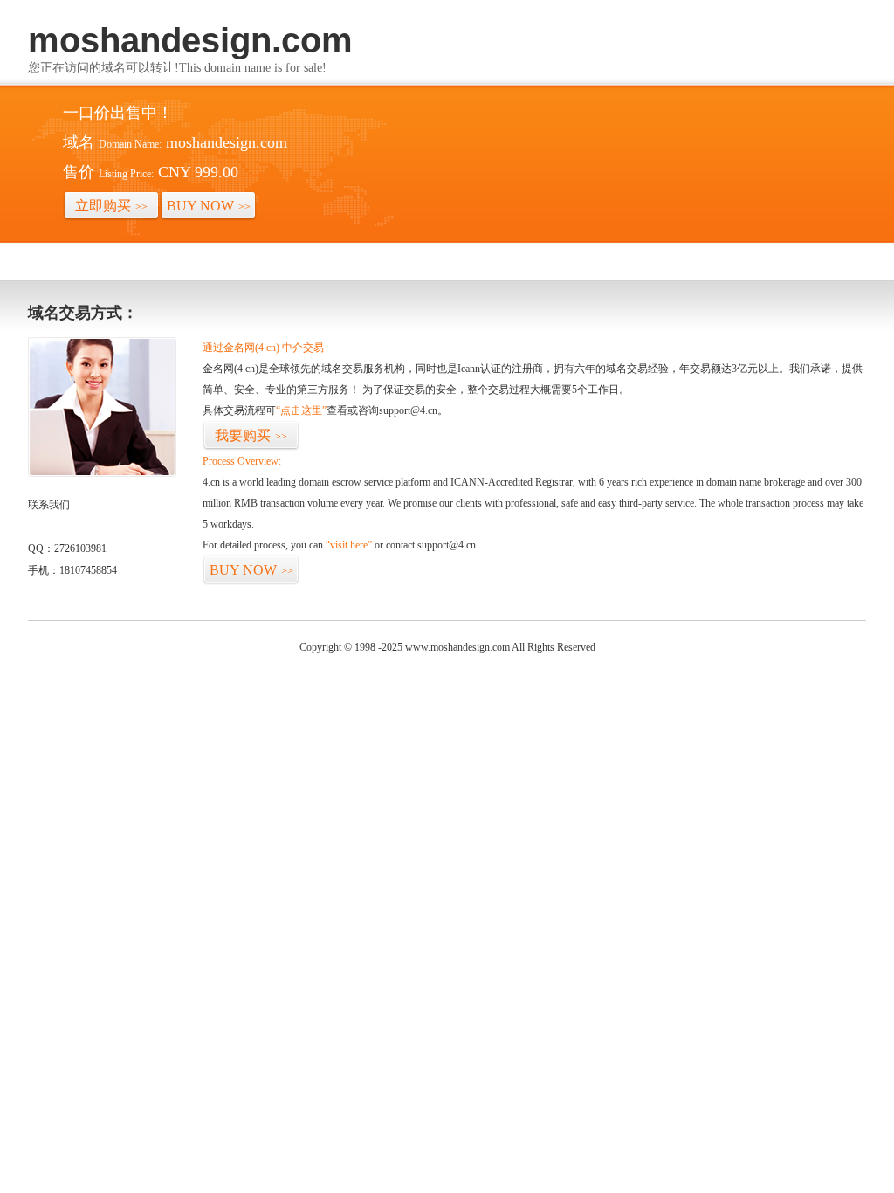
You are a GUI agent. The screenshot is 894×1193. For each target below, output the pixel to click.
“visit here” (349, 545)
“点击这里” (301, 410)
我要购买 (251, 435)
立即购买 (111, 205)
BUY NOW (209, 205)
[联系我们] (102, 473)
